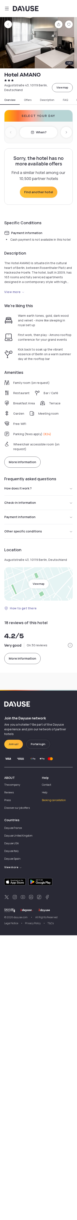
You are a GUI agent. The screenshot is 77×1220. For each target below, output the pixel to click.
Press (7, 800)
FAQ (65, 100)
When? (41, 132)
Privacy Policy (33, 923)
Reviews (9, 792)
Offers (27, 100)
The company (12, 785)
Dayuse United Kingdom (18, 835)
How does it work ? (18, 488)
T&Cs (50, 923)
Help (44, 792)
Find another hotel (38, 192)
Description (47, 100)
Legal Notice (11, 923)
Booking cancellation (54, 800)
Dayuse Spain (12, 858)
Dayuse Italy (11, 851)
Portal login (38, 744)
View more (12, 292)
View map (62, 87)
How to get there (23, 608)
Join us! (14, 744)
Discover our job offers (17, 808)
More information (22, 462)
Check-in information (20, 503)
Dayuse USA (11, 843)
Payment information (20, 517)
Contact (46, 785)
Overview (9, 100)
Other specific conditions (23, 531)
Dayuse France (13, 828)
